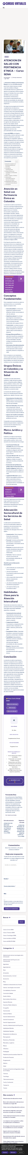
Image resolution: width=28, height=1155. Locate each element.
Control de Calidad (8, 993)
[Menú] (3, 7)
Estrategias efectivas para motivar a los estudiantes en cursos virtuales (13, 1126)
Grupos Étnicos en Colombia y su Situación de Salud (11, 173)
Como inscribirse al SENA (9, 938)
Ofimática (5, 1048)
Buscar (5, 917)
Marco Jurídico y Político (11, 175)
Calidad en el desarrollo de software (12, 984)
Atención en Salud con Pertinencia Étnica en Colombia (10, 165)
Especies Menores (7, 1002)
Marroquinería (6, 1037)
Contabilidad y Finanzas (9, 990)
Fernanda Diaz (10, 795)
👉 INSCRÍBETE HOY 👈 (14, 781)
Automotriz (6, 979)
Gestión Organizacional (9, 1022)
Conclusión (8, 184)
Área (4, 970)
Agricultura (6, 964)
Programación (6, 1060)
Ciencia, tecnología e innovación (11, 987)
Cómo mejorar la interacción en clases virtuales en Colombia (14, 1116)
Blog (4, 981)
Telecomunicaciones (8, 1079)
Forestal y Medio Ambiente (10, 1005)
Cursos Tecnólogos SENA (9, 935)
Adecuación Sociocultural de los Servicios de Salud (10, 178)
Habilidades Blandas (8, 1028)
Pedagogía (6, 1051)
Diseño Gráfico (7, 996)
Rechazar (13, 1152)
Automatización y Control (9, 976)
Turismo (5, 1088)
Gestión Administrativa (9, 1016)
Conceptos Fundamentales (9, 169)
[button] (10, 815)
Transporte (6, 1085)
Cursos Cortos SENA (8, 929)
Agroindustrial (6, 967)
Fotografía (6, 1008)
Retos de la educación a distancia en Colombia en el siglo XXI (13, 1102)
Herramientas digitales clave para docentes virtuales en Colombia (12, 1111)
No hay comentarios (17, 77)
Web (5, 893)
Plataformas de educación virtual (12, 1098)
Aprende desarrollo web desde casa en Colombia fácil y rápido (14, 1137)
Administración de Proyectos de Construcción (11, 960)
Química (5, 1063)
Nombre (6, 878)
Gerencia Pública (7, 1013)
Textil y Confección (8, 1082)
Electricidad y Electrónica (9, 999)
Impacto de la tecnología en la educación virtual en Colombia (11, 1131)
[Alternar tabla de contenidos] (16, 161)
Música (5, 1045)
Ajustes (21, 1152)
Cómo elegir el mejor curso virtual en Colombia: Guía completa (13, 1142)
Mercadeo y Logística (8, 1043)
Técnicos (5, 1073)
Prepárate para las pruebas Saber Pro (12, 1054)
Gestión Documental (8, 1019)
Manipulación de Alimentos (10, 1034)
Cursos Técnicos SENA (9, 932)
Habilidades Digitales (8, 1031)
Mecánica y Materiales (9, 1040)
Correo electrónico (10, 886)
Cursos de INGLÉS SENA (9, 941)
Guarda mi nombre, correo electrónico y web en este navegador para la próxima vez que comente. (13, 903)
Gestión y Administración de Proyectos (13, 1025)
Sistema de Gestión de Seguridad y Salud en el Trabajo (13, 1069)
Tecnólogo (6, 1076)
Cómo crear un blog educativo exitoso (14, 1107)
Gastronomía (6, 1011)
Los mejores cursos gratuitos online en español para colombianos (13, 1121)
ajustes (20, 1149)
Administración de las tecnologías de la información (13, 956)
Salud (6, 56)
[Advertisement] (14, 23)
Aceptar (5, 1152)
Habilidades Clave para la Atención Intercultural (11, 182)
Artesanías (6, 973)
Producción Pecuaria (8, 1057)
